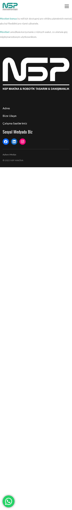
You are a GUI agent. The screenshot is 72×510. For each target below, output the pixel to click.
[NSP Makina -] (10, 6)
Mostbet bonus (8, 18)
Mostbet (5, 31)
